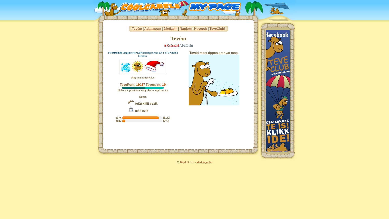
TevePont (127, 84)
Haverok (200, 28)
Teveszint (153, 84)
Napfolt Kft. (187, 162)
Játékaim (170, 28)
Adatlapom (152, 28)
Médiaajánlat (204, 162)
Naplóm (186, 28)
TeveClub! (217, 28)
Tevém (137, 28)
